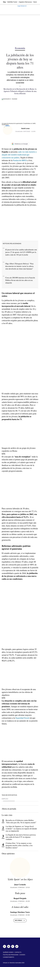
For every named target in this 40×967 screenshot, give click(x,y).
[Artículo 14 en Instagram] (8, 946)
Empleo (5, 799)
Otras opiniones (8, 853)
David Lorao (25, 128)
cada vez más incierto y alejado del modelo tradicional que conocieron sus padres (19, 154)
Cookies (22, 954)
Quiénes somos (8, 952)
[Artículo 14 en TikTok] (16, 946)
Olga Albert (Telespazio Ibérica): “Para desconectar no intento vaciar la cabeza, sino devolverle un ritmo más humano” (19, 266)
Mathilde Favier (12, 2)
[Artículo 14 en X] (4, 946)
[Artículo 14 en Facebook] (12, 946)
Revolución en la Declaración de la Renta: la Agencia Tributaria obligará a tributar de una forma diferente (20, 91)
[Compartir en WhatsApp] (24, 138)
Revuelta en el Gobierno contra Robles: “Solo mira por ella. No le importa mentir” (21, 821)
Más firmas (18, 920)
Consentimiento (8, 957)
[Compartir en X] (16, 138)
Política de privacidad (10, 954)
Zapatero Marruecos (25, 2)
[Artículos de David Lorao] (7, 129)
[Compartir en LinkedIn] (20, 138)
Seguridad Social (22, 718)
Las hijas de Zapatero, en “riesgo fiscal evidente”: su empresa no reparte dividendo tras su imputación (21, 828)
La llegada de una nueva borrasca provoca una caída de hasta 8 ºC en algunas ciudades (21, 837)
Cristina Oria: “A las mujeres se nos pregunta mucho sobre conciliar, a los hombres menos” (19, 845)
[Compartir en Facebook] (12, 138)
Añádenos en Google (21, 144)
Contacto (18, 952)
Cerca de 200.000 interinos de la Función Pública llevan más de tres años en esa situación (20, 280)
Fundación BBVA (20, 160)
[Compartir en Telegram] (28, 138)
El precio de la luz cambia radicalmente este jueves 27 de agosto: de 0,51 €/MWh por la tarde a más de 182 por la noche (21, 252)
